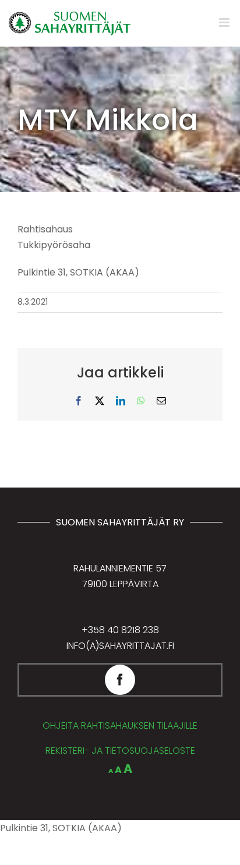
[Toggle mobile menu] (225, 22)
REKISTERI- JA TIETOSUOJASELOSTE (120, 750)
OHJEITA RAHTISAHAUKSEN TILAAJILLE (120, 725)
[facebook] (120, 680)
